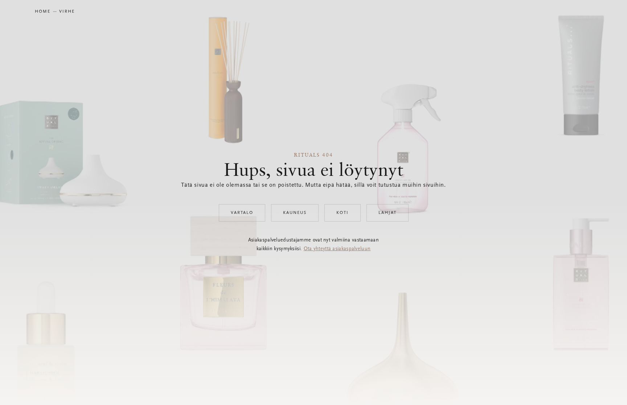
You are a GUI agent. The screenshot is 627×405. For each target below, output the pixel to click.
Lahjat (387, 213)
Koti (342, 213)
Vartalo (242, 213)
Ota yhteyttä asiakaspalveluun (337, 249)
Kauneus (295, 213)
